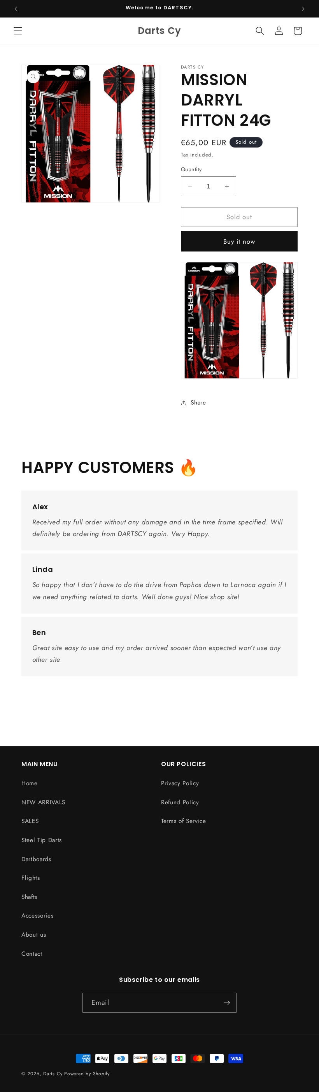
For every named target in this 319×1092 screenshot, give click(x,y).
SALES (30, 821)
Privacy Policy (180, 783)
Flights (30, 878)
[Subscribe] (226, 1003)
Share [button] (198, 402)
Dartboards (36, 859)
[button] (18, 30)
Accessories (37, 915)
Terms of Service (183, 821)
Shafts (29, 897)
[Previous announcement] (16, 8)
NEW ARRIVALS (43, 802)
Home (29, 783)
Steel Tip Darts (41, 840)
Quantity (191, 169)
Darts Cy (52, 1073)
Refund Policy (180, 802)
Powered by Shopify (87, 1073)
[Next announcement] (303, 8)
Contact (31, 954)
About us (33, 934)
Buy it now (239, 241)
